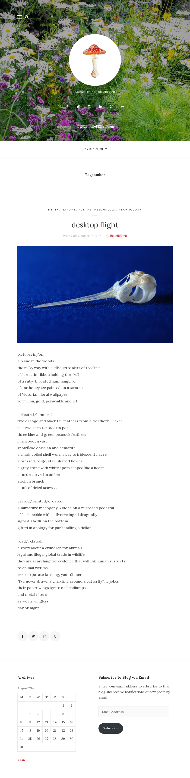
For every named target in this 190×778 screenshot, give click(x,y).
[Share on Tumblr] (55, 636)
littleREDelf (118, 236)
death (53, 209)
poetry (85, 209)
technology (130, 209)
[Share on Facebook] (22, 636)
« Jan (21, 760)
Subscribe (110, 728)
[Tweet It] (33, 636)
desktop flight (95, 224)
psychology (105, 209)
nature (69, 209)
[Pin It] (44, 636)
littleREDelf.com (101, 126)
